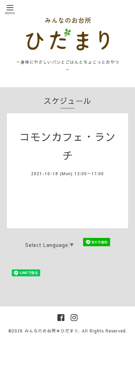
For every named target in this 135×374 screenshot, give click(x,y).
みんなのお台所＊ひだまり (52, 330)
